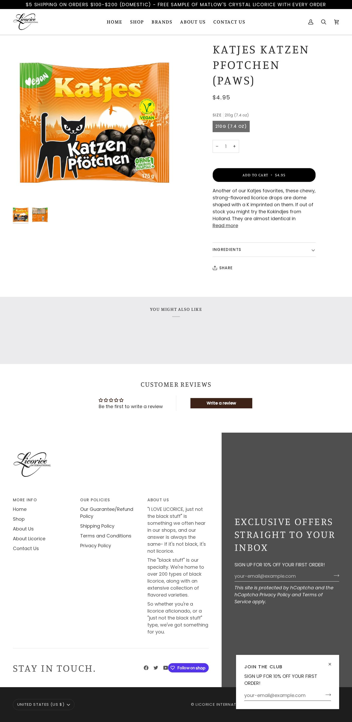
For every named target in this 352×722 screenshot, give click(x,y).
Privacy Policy (274, 594)
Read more (225, 225)
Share (226, 268)
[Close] (332, 662)
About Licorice (29, 538)
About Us (23, 529)
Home (20, 509)
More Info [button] (25, 500)
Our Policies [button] (95, 500)
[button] (137, 22)
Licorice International (222, 704)
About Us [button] (158, 500)
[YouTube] (165, 667)
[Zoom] (94, 122)
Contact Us (26, 548)
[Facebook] (146, 667)
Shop (19, 519)
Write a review (221, 403)
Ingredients (227, 249)
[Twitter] (156, 667)
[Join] (326, 695)
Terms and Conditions (105, 536)
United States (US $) (41, 704)
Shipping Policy (97, 526)
